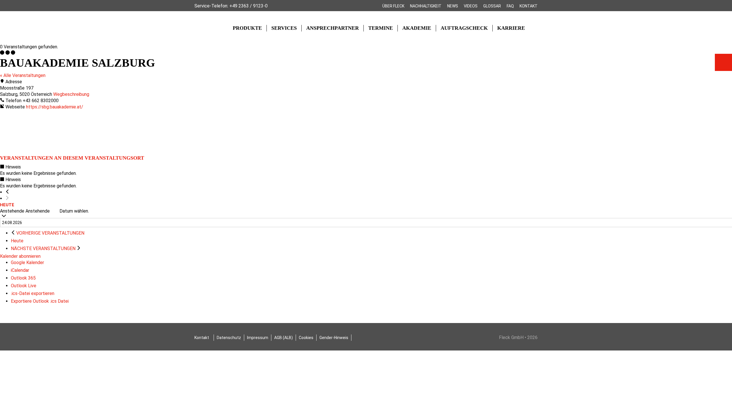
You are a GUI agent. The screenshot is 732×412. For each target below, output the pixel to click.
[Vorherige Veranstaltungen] (7, 192)
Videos (471, 6)
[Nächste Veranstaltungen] (7, 198)
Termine (380, 28)
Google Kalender (27, 262)
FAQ (510, 6)
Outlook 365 (23, 278)
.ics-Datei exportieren (32, 293)
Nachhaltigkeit (425, 6)
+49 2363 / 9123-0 (248, 6)
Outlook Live (23, 285)
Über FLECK (393, 6)
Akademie (416, 28)
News (452, 6)
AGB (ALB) (283, 337)
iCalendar (20, 270)
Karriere (511, 28)
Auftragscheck (464, 28)
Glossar (492, 6)
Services (284, 28)
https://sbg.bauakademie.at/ (54, 107)
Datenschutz (229, 337)
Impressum (257, 337)
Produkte (247, 28)
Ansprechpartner (332, 28)
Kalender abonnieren (20, 256)
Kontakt (529, 6)
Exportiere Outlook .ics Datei (40, 301)
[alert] (366, 170)
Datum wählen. (74, 211)
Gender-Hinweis (333, 337)
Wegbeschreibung (71, 94)
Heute (7, 204)
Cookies (306, 337)
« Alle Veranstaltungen (22, 75)
